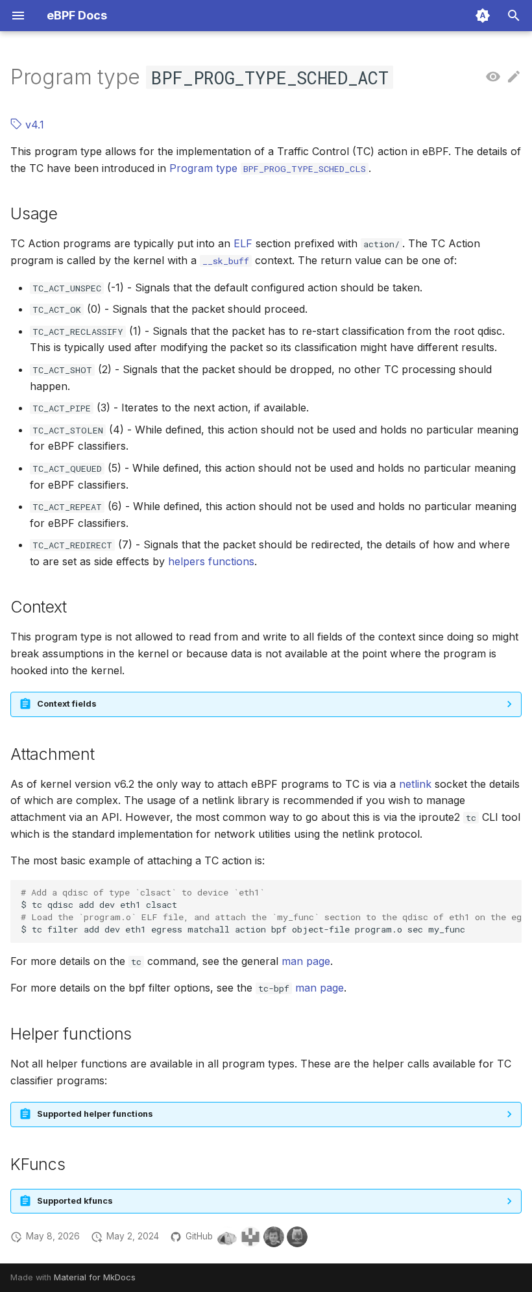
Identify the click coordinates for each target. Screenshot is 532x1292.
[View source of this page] (493, 77)
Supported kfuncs (75, 1201)
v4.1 (33, 124)
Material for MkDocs (95, 1277)
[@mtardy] (273, 1236)
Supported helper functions (95, 1114)
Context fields (67, 704)
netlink (415, 783)
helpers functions (211, 561)
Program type (267, 168)
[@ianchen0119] (297, 1236)
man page (306, 961)
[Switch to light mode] (483, 16)
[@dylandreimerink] (227, 1236)
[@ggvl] (250, 1236)
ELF (243, 243)
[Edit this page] (514, 77)
